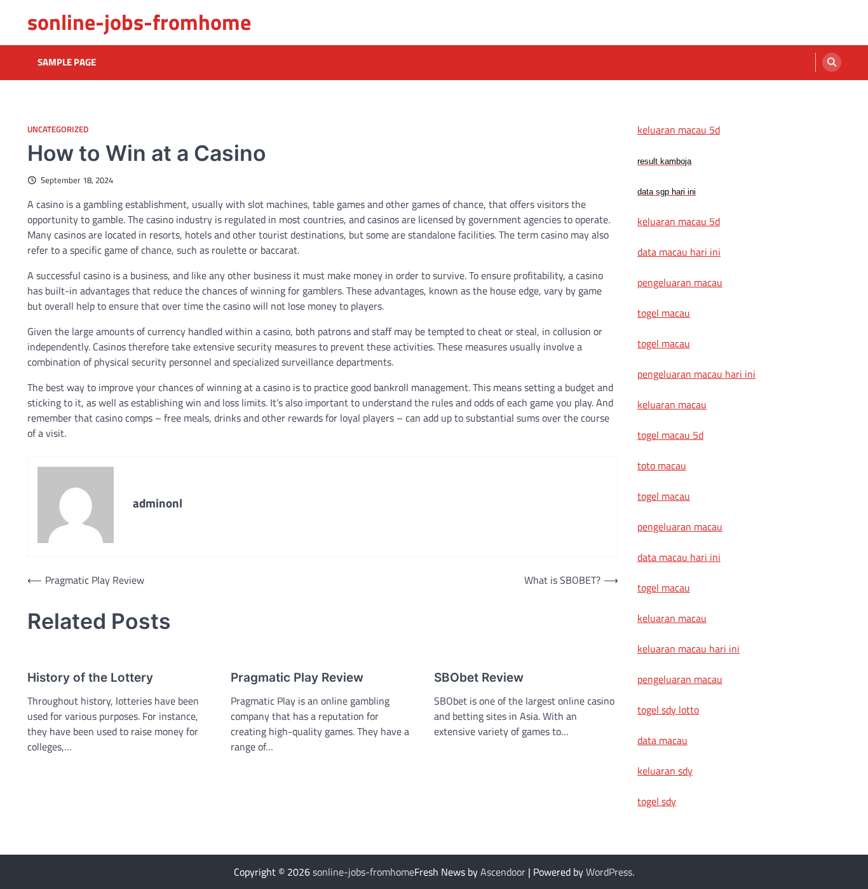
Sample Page (66, 62)
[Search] (831, 62)
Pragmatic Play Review (297, 677)
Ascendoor (503, 871)
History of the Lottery (90, 677)
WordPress (609, 871)
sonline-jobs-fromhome (139, 22)
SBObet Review (479, 677)
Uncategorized (57, 129)
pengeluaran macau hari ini (696, 374)
